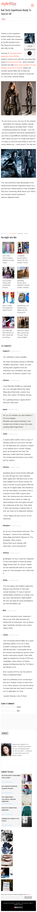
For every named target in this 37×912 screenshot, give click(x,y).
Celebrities (20, 233)
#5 (1, 467)
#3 (1, 409)
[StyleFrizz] (8, 6)
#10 (2, 635)
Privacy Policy (18, 904)
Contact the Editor (22, 903)
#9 (1, 610)
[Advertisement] (18, 27)
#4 (1, 434)
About (31, 903)
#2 (1, 380)
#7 (1, 553)
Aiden (5, 580)
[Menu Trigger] (32, 5)
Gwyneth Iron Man (15, 62)
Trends (26, 233)
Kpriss (28, 894)
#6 (1, 525)
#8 (1, 580)
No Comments (8, 782)
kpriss (14, 233)
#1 (1, 351)
